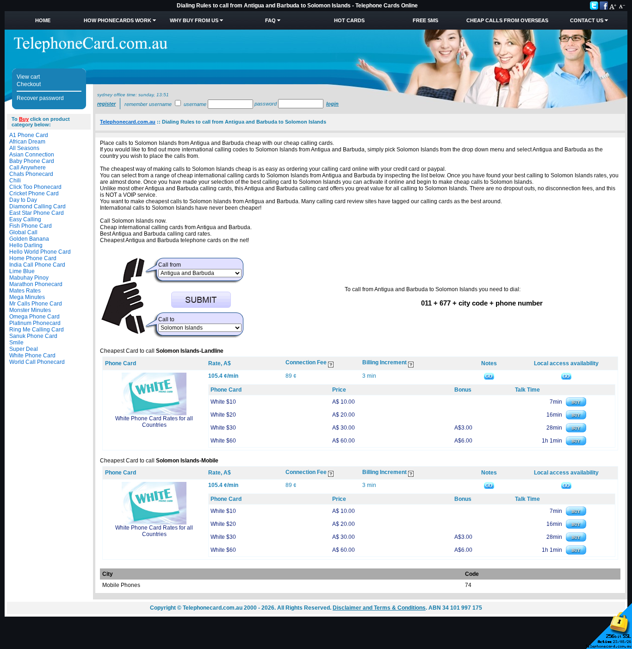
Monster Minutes (30, 310)
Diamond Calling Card (37, 206)
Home (42, 20)
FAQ (270, 20)
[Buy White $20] (576, 417)
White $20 (223, 415)
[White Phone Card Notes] (489, 376)
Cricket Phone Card (34, 193)
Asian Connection (31, 154)
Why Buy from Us (194, 20)
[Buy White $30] (576, 430)
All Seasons (24, 148)
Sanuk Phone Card (33, 336)
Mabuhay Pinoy (29, 278)
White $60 (223, 440)
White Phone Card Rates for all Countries (154, 421)
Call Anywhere (27, 167)
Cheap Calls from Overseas (507, 20)
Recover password (40, 98)
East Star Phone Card (36, 213)
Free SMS (425, 20)
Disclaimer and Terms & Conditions (379, 608)
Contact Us (586, 20)
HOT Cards (349, 20)
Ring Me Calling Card (36, 329)
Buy (24, 119)
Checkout (29, 84)
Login (332, 103)
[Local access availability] (566, 376)
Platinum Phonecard (35, 323)
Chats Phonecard (31, 174)
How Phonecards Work (117, 20)
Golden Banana (29, 239)
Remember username (148, 104)
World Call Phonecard (37, 362)
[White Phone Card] (154, 413)
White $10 (223, 402)
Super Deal (23, 349)
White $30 (223, 427)
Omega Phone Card (34, 316)
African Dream (27, 141)
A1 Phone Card (28, 135)
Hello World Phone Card (40, 252)
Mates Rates (25, 290)
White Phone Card (32, 355)
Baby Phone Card (31, 161)
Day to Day (23, 200)
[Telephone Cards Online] (90, 50)
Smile (16, 342)
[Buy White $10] (576, 404)
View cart (28, 77)
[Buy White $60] (576, 443)
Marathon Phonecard (35, 284)
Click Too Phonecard (35, 187)
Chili (15, 180)
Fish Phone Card (30, 226)
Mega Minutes (27, 297)
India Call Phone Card (37, 265)
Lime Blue (22, 271)
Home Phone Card (32, 258)
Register (106, 103)
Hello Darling (26, 245)
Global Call (23, 232)
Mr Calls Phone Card (35, 303)
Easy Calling (25, 219)
